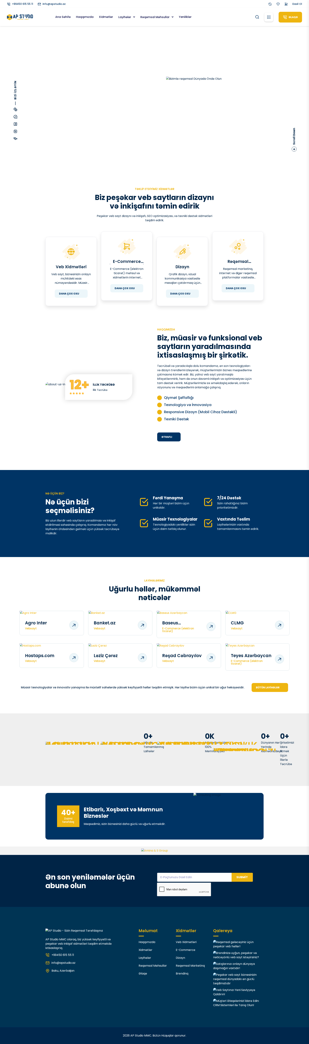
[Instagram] (15, 131)
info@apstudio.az (54, 4)
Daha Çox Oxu (69, 293)
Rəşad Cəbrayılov (182, 655)
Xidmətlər (106, 17)
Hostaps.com (39, 655)
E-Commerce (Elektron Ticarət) (127, 261)
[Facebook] (15, 139)
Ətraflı (166, 437)
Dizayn (182, 267)
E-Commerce (185, 950)
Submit (242, 877)
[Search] (257, 16)
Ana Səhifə (63, 17)
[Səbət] (286, 4)
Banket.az (105, 623)
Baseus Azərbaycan (175, 623)
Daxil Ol (297, 4)
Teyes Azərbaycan (251, 655)
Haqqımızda (85, 17)
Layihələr (125, 17)
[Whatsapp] (15, 117)
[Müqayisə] (270, 4)
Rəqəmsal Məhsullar (155, 17)
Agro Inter (36, 623)
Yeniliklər (185, 17)
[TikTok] (15, 109)
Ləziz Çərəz (106, 655)
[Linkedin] (15, 124)
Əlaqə (143, 973)
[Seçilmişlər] (278, 4)
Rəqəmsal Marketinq (238, 261)
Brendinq (182, 973)
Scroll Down (294, 136)
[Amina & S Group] (154, 850)
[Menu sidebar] (268, 17)
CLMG (237, 623)
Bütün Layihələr (267, 687)
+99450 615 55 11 (22, 4)
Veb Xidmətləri (71, 267)
